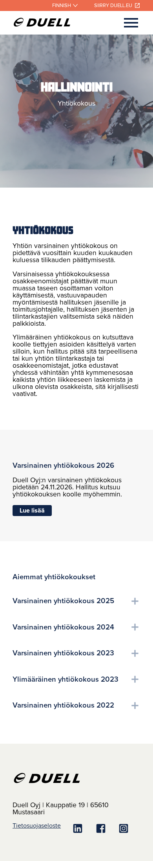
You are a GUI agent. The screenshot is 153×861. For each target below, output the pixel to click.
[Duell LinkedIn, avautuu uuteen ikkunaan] (83, 829)
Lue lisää (32, 510)
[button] (76, 601)
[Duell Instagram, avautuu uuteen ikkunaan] (129, 829)
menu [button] (131, 22)
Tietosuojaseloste (37, 826)
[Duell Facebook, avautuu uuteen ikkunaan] (106, 829)
